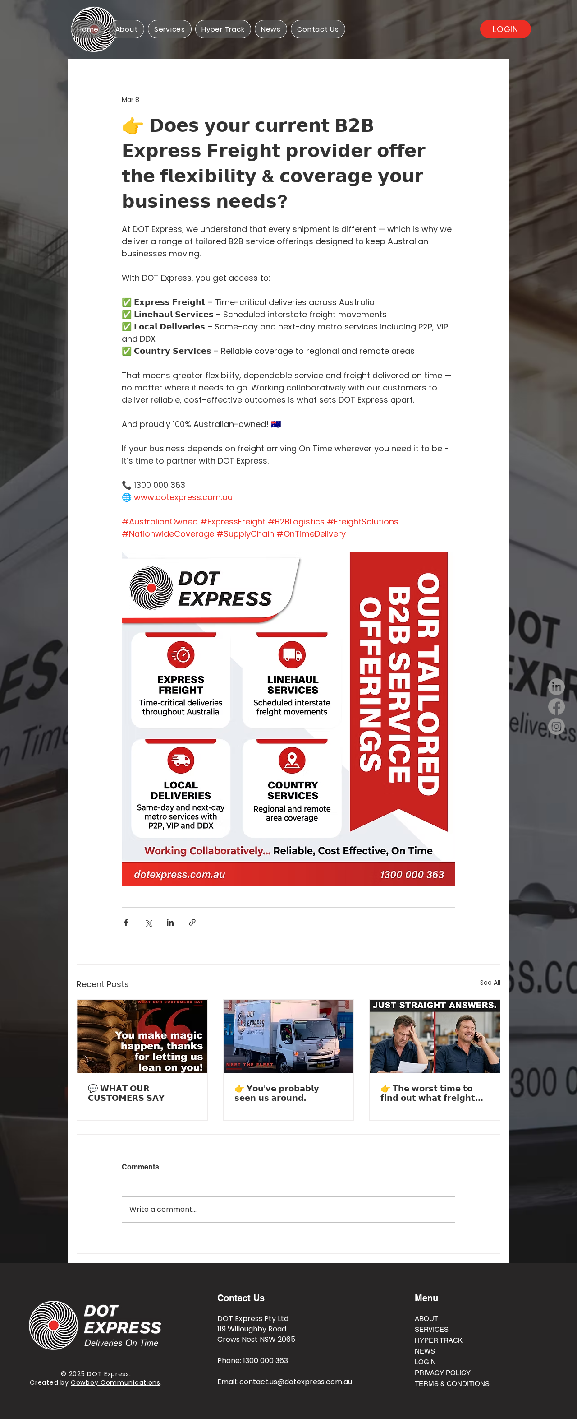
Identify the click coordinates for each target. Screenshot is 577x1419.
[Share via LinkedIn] (170, 922)
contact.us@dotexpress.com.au (295, 1382)
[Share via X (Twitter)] (148, 922)
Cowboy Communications (115, 1382)
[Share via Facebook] (126, 922)
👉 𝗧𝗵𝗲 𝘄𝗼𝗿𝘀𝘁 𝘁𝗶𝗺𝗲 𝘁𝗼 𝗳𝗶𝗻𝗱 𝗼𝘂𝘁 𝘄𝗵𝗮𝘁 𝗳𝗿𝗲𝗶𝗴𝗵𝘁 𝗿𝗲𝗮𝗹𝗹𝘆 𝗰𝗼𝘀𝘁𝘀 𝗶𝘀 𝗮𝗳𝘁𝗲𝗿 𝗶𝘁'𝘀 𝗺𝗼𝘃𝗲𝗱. (431, 1093)
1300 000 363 (265, 1360)
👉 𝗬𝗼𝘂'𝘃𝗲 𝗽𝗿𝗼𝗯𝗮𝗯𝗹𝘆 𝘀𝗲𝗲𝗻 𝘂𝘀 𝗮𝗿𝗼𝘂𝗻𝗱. (276, 1093)
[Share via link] (192, 922)
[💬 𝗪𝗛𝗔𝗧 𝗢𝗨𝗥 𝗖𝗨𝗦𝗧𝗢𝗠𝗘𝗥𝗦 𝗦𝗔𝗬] (142, 1036)
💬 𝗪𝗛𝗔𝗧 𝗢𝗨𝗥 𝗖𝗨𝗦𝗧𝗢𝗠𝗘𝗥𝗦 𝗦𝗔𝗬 (126, 1093)
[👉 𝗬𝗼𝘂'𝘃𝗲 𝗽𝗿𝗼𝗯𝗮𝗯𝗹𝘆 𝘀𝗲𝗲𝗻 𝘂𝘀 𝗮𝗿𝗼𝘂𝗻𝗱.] (289, 1036)
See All (490, 982)
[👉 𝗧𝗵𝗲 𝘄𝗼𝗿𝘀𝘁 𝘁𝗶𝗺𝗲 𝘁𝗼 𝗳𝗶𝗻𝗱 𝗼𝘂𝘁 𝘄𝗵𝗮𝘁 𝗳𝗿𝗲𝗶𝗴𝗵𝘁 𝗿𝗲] (435, 1036)
